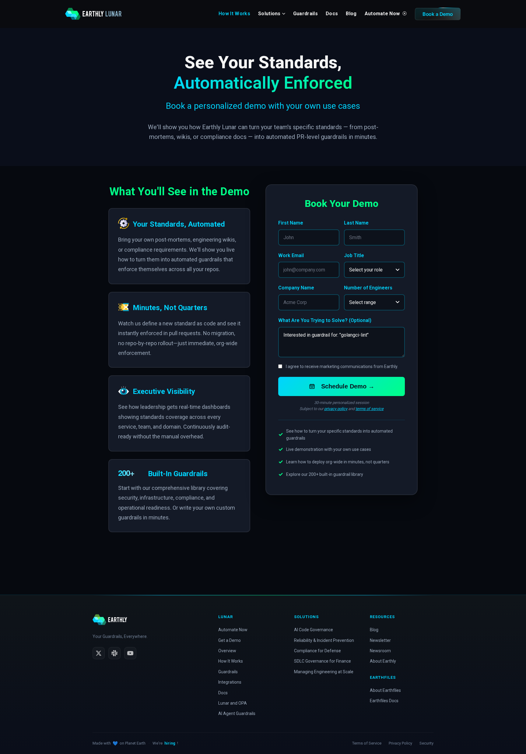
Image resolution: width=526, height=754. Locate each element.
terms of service (370, 408)
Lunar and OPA (232, 703)
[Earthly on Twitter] (99, 653)
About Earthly (383, 661)
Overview (227, 650)
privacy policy (335, 408)
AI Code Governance (313, 629)
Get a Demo (229, 640)
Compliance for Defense (317, 650)
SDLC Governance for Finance (322, 661)
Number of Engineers (368, 288)
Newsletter (380, 640)
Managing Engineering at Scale (323, 671)
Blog (351, 13)
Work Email (291, 255)
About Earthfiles (385, 690)
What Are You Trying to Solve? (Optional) (324, 320)
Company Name (296, 288)
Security (426, 743)
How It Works (234, 13)
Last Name (356, 223)
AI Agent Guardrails (236, 713)
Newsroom (380, 650)
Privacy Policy (400, 743)
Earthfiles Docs (384, 700)
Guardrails (305, 13)
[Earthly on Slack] (114, 653)
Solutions (269, 13)
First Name (290, 223)
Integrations (229, 682)
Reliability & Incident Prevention (324, 640)
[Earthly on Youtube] (130, 653)
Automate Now (383, 13)
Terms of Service (366, 743)
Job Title (354, 255)
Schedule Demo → (347, 386)
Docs (332, 13)
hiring (169, 743)
